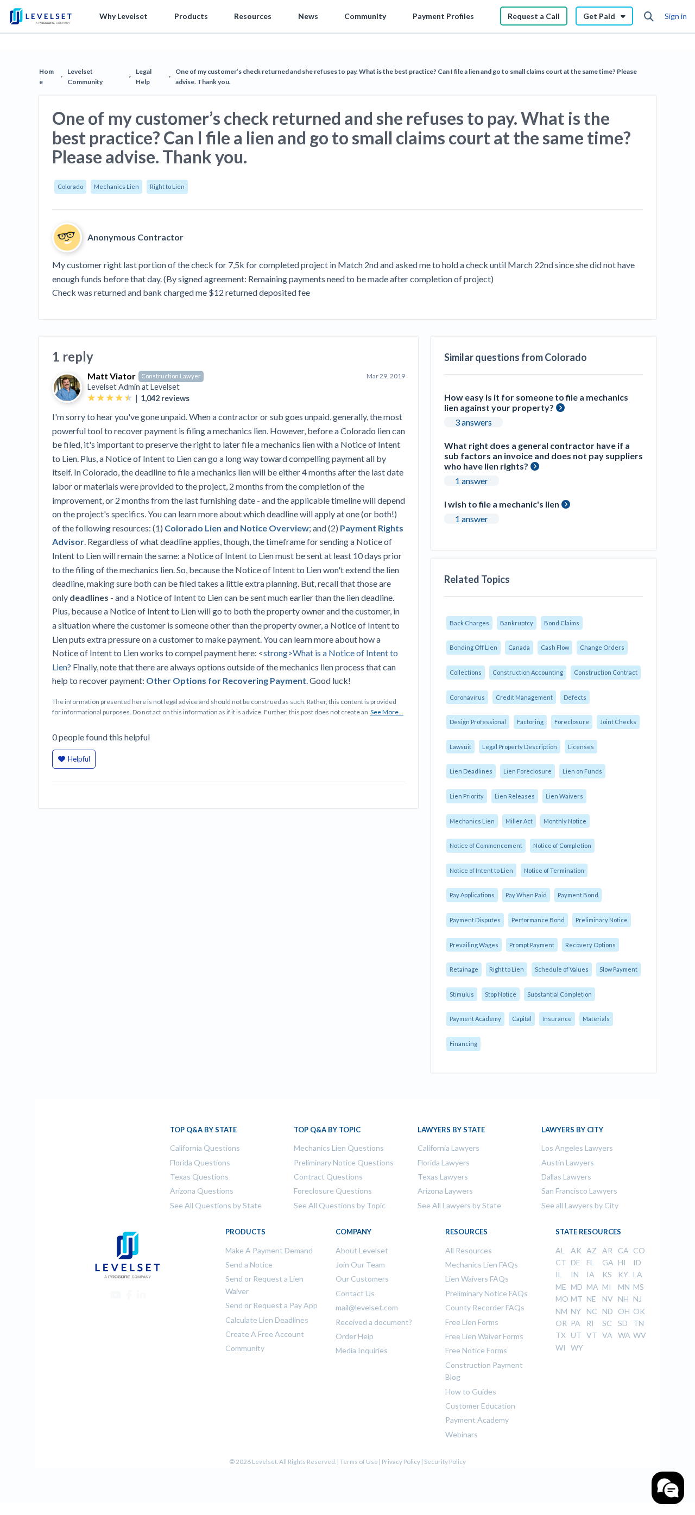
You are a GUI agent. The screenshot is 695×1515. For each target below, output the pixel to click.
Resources (252, 16)
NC (591, 1311)
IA (590, 1274)
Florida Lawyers (444, 1162)
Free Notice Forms (476, 1350)
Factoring (530, 721)
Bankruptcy (516, 622)
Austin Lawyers (567, 1162)
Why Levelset (123, 16)
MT (577, 1298)
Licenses (581, 746)
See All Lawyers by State (459, 1205)
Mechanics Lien (116, 186)
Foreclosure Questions (333, 1190)
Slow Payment (618, 969)
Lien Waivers (564, 796)
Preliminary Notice (602, 919)
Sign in (676, 16)
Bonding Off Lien (473, 647)
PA (575, 1323)
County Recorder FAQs (485, 1307)
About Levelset (362, 1250)
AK (576, 1250)
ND (607, 1311)
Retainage (464, 969)
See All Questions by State (216, 1205)
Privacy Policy (401, 1461)
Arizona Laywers (445, 1190)
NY (576, 1311)
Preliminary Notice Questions (344, 1162)
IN (575, 1274)
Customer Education (480, 1405)
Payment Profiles (443, 16)
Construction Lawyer (171, 375)
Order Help (355, 1336)
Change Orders (602, 647)
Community (365, 16)
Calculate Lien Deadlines (266, 1319)
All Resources (468, 1250)
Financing (463, 1043)
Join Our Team (360, 1264)
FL (590, 1262)
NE (591, 1298)
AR (607, 1250)
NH (623, 1298)
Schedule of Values (562, 969)
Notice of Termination (554, 870)
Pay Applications (472, 894)
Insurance (557, 1018)
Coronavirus (467, 697)
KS (607, 1274)
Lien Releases (515, 796)
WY (577, 1347)
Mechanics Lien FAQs (481, 1264)
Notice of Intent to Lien (481, 870)
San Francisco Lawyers (579, 1190)
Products (191, 16)
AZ (591, 1250)
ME (560, 1286)
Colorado (70, 186)
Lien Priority (467, 796)
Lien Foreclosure (527, 771)
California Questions (205, 1147)
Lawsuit (460, 746)
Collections (466, 672)
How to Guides (470, 1391)
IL (558, 1274)
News (308, 16)
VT (591, 1335)
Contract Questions (328, 1176)
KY (623, 1274)
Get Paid (599, 16)
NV (607, 1298)
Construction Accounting (527, 672)
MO (561, 1298)
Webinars (461, 1434)
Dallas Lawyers (566, 1176)
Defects (575, 697)
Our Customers (362, 1278)
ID (637, 1262)
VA (607, 1335)
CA (623, 1250)
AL (560, 1250)
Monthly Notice (565, 821)
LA (637, 1274)
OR (561, 1323)
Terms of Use (359, 1461)
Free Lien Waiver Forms (484, 1336)
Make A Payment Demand (269, 1250)
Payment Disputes (475, 919)
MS (638, 1286)
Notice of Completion (562, 845)
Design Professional (478, 721)
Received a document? (374, 1322)
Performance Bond (538, 919)
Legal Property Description (519, 746)
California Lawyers (448, 1147)
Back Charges (469, 622)
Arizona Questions (201, 1190)
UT (576, 1335)
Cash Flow (555, 647)
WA (624, 1335)
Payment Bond (578, 894)
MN (624, 1286)
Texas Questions (199, 1176)
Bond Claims (561, 622)
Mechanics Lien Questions (339, 1147)
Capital (522, 1018)
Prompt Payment (531, 944)
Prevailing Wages (474, 944)
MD (577, 1286)
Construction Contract (605, 672)
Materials (596, 1018)
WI (560, 1347)
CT (560, 1262)
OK (639, 1311)
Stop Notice (500, 994)
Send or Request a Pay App (271, 1305)
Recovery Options (590, 944)
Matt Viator (111, 376)
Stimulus (462, 994)
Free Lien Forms (471, 1322)
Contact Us (355, 1293)
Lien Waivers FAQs (477, 1278)
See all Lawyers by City (579, 1205)
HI (622, 1262)
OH (624, 1311)
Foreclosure (571, 721)
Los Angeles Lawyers (577, 1147)
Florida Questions (200, 1162)
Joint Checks (618, 721)
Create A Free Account (264, 1334)
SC (607, 1323)
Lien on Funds (582, 771)
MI (606, 1286)
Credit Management (524, 697)
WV (639, 1335)
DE (575, 1262)
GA (608, 1262)
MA (592, 1286)
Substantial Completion (559, 994)
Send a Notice (249, 1264)
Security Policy (445, 1461)
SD (623, 1323)
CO (639, 1250)
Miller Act (519, 821)
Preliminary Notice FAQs (486, 1293)
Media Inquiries (362, 1350)
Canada (519, 647)
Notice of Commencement (486, 845)
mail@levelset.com (367, 1307)
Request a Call (534, 16)
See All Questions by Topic (340, 1205)
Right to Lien (167, 186)
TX (560, 1335)
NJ (637, 1298)
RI (590, 1323)
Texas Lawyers (443, 1176)
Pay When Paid (526, 894)
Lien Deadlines (471, 771)
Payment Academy (475, 1018)
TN (638, 1323)
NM (561, 1311)
